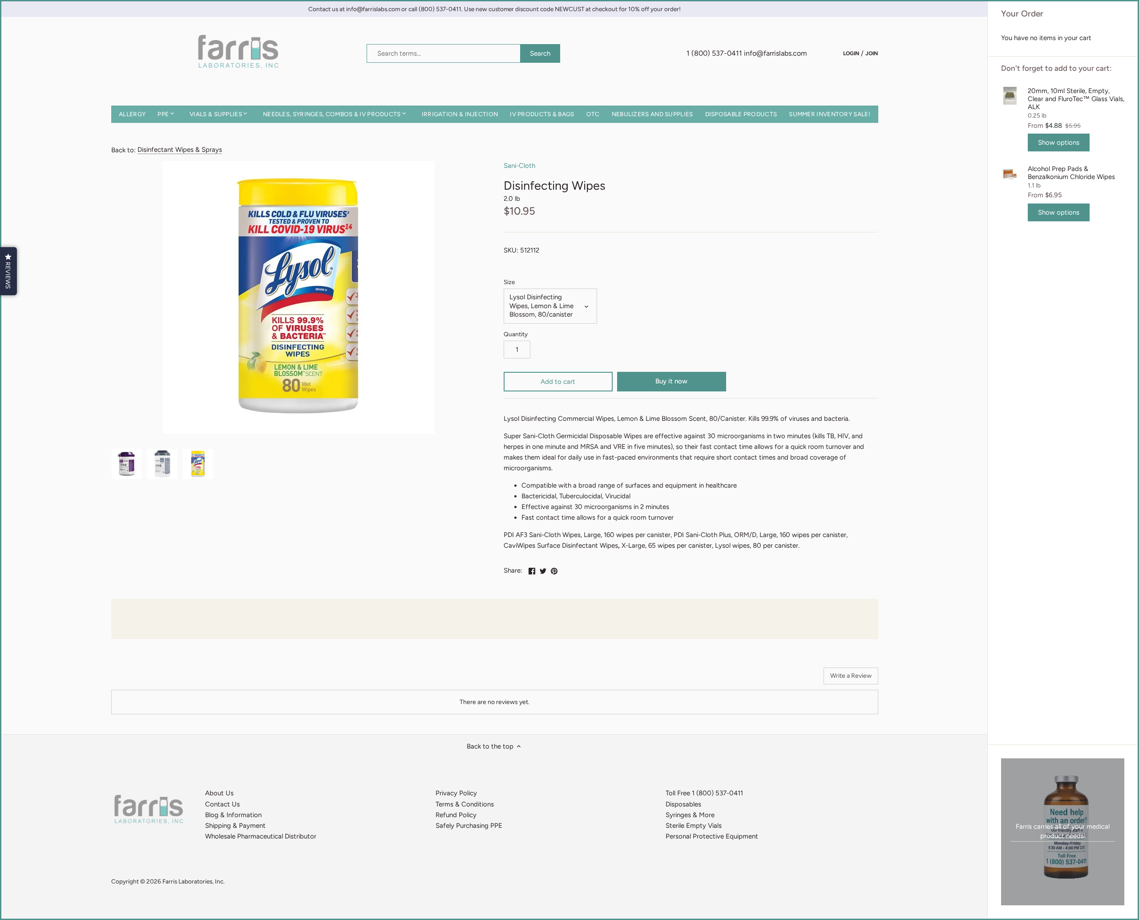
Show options (1058, 142)
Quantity (516, 334)
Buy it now (671, 381)
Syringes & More (690, 815)
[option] (126, 464)
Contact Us (222, 804)
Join (871, 53)
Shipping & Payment (235, 826)
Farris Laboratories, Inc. (193, 881)
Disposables (683, 804)
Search (540, 53)
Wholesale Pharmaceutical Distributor (260, 836)
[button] (8, 271)
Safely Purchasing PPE (469, 826)
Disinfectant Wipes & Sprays (179, 150)
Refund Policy (456, 815)
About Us (219, 793)
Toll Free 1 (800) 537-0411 (704, 793)
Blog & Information (233, 815)
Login (851, 53)
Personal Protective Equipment (712, 836)
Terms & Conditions (465, 804)
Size (509, 281)
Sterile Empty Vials (694, 826)
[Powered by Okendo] (151, 679)
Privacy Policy (456, 793)
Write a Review (851, 676)
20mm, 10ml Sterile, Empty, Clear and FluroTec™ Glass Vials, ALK (1076, 99)
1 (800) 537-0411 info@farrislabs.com (747, 53)
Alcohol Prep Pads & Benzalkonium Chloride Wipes (1071, 173)
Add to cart (558, 382)
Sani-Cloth (519, 166)
